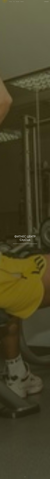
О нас (14, 1)
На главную (10, 1)
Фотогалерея (17, 1)
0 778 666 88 (46, 1)
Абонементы (22, 1)
